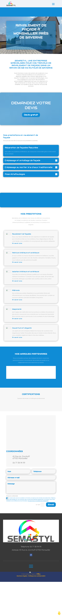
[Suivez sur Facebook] (31, 555)
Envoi (51, 504)
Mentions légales (22, 576)
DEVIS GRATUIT (31, 45)
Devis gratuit (31, 115)
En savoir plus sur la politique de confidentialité (38, 500)
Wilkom (38, 574)
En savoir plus (17, 243)
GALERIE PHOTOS (31, 201)
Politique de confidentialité (36, 576)
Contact (31, 12)
